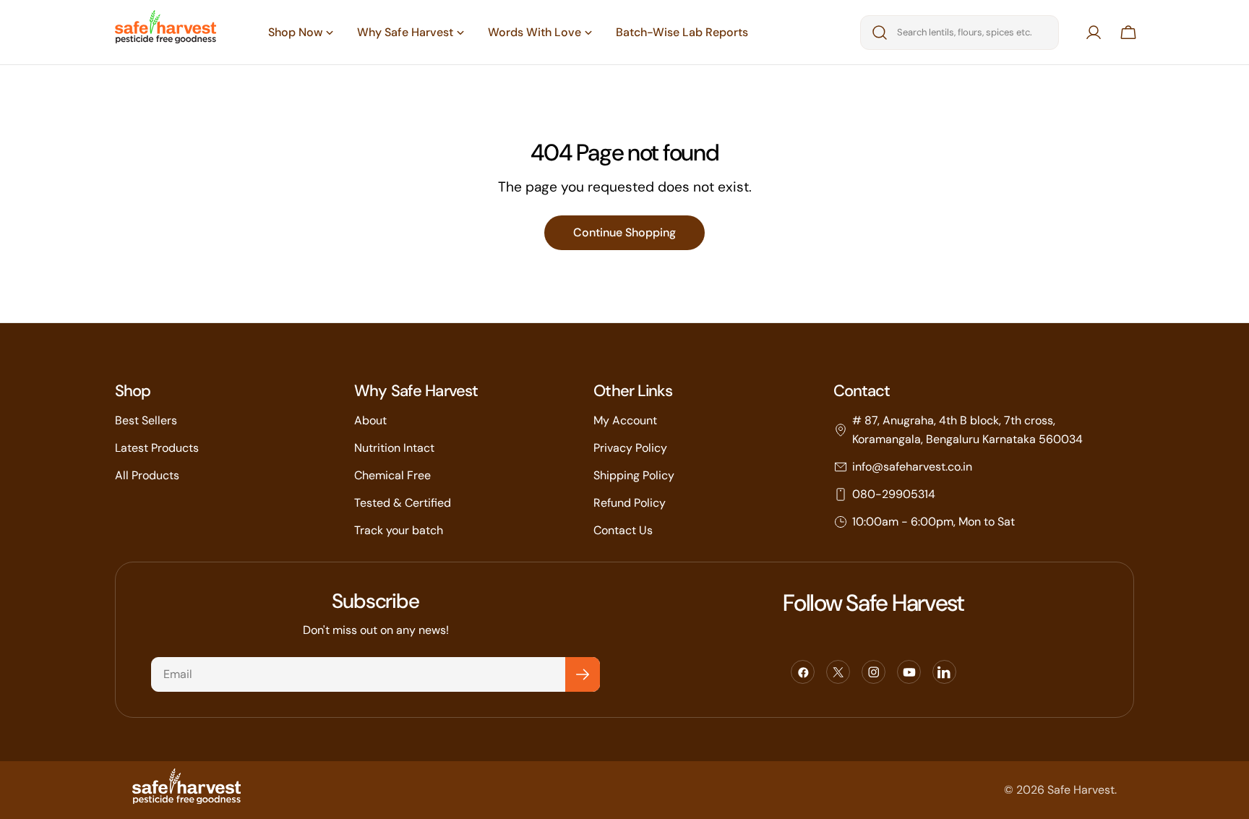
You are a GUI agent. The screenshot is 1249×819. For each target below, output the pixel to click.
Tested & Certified (402, 502)
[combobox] (959, 32)
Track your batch (398, 530)
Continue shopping (624, 232)
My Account (625, 420)
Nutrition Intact (394, 447)
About (370, 420)
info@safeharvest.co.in (912, 466)
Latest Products (157, 447)
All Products (147, 475)
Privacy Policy (630, 447)
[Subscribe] (582, 674)
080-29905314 (893, 494)
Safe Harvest (1081, 789)
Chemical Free (392, 475)
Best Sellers (146, 420)
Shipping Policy (633, 475)
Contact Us (623, 530)
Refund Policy (629, 502)
